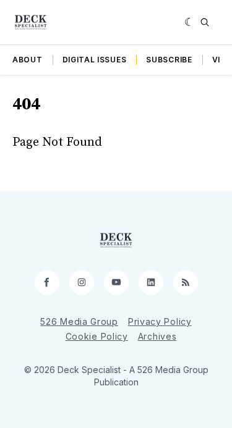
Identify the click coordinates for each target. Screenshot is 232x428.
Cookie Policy (97, 336)
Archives (157, 336)
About (27, 59)
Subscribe (169, 59)
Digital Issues (94, 59)
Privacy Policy (160, 321)
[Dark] (189, 22)
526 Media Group (79, 321)
